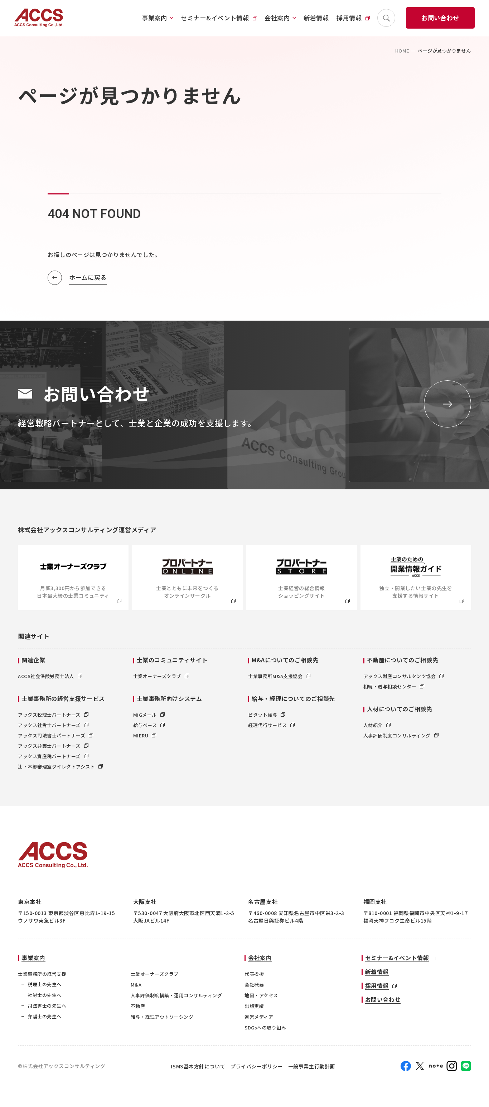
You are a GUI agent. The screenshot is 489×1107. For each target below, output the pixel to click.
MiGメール (145, 714)
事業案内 (154, 17)
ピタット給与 (262, 714)
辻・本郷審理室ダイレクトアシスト (56, 766)
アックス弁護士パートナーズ (49, 745)
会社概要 (254, 984)
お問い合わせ (440, 17)
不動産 (138, 1006)
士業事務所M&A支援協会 (275, 676)
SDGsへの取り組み (265, 1027)
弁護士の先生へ (45, 1016)
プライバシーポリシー (257, 1066)
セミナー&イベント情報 (215, 17)
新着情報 (316, 17)
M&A (136, 984)
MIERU (141, 735)
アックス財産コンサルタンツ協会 (399, 676)
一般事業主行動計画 (311, 1066)
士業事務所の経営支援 (42, 973)
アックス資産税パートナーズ (49, 756)
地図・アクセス (261, 995)
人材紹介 (373, 725)
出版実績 (254, 1006)
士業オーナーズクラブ (157, 676)
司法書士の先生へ (47, 1005)
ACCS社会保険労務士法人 (46, 676)
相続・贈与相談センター (390, 686)
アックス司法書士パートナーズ (51, 735)
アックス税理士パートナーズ (49, 714)
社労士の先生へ (45, 995)
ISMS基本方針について (198, 1066)
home (402, 50)
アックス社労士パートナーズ (49, 725)
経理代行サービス (267, 725)
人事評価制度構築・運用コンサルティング (176, 995)
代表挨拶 (254, 973)
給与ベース (145, 725)
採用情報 (349, 17)
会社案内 (277, 17)
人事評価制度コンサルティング (397, 735)
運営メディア (259, 1016)
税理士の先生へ (45, 984)
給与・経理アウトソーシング (162, 1016)
